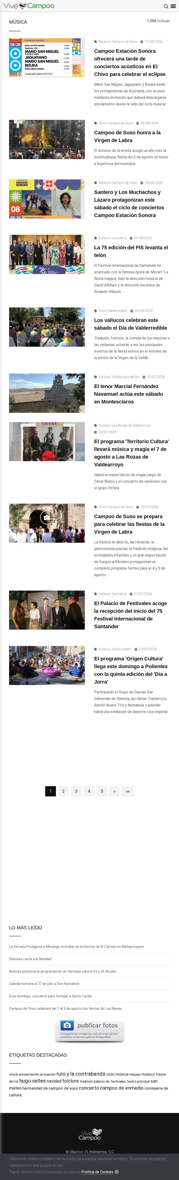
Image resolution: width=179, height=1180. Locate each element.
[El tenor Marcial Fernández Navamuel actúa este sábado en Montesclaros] (47, 393)
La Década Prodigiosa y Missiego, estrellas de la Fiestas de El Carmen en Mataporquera (76, 947)
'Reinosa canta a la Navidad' (30, 959)
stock (13, 1074)
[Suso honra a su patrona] (47, 517)
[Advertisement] (89, 754)
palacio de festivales (110, 1081)
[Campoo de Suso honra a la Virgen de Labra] (47, 139)
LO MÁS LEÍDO (25, 927)
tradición (86, 1081)
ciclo (110, 1074)
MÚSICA (18, 22)
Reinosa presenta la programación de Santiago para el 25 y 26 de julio (62, 971)
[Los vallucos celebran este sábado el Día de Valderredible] (47, 326)
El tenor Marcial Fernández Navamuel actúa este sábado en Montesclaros (128, 394)
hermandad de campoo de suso (50, 1088)
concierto (89, 1088)
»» (128, 791)
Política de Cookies (97, 1172)
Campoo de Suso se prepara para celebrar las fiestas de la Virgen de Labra (129, 524)
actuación (47, 1074)
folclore (70, 1081)
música (122, 1074)
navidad (54, 1081)
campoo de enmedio (122, 1088)
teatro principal (138, 1081)
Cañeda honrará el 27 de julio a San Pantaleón (44, 984)
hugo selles (32, 1081)
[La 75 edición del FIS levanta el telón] (47, 254)
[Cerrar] (117, 1172)
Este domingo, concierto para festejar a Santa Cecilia (50, 996)
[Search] (166, 6)
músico (148, 1074)
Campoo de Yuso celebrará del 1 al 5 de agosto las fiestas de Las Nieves (65, 1008)
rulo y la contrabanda (80, 1074)
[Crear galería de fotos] (89, 1031)
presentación (29, 1074)
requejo (135, 1074)
